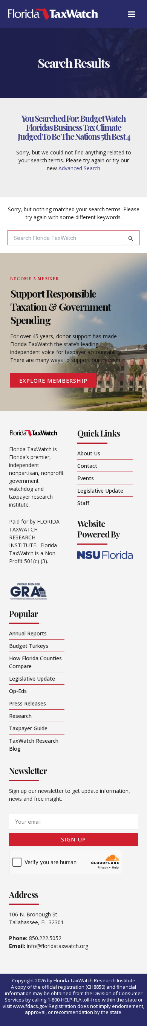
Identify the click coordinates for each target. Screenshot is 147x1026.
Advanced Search (79, 168)
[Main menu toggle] (131, 14)
